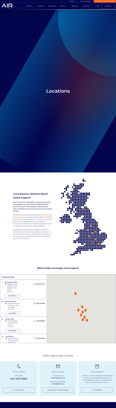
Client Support (86, 1)
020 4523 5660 (18, 378)
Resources (75, 6)
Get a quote (86, 6)
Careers (71, 1)
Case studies (51, 6)
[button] (81, 315)
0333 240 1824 (40, 303)
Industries (40, 6)
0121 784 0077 (40, 284)
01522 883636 (40, 321)
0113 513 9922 (41, 338)
